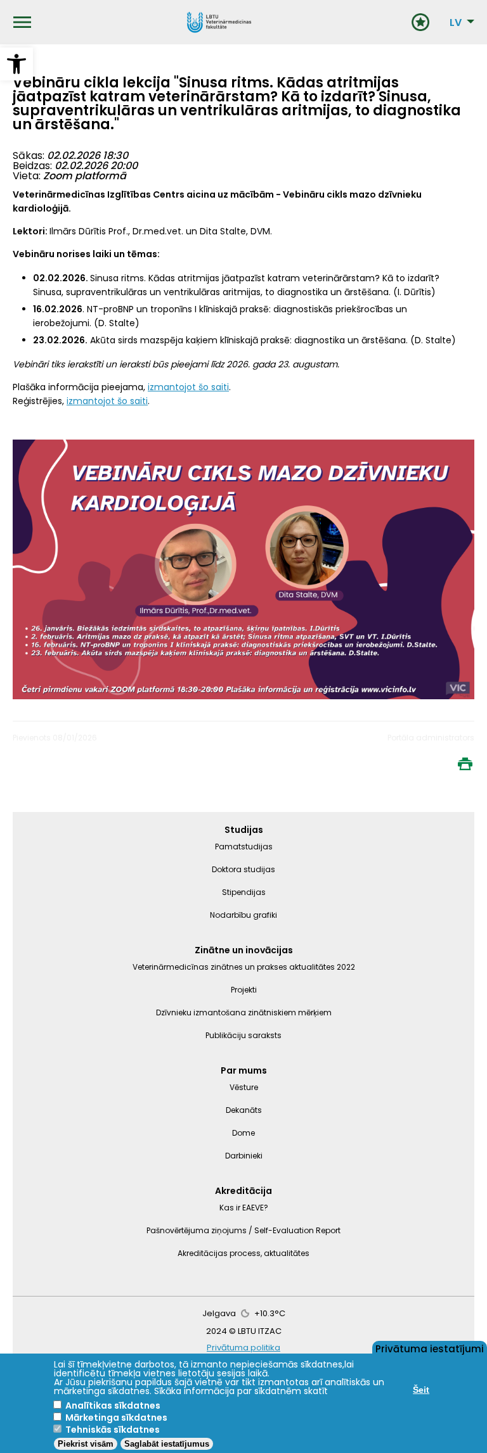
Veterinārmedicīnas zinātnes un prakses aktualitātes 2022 (244, 966)
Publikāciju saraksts (243, 1035)
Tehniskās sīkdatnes (112, 1429)
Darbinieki (244, 1155)
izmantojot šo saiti (188, 387)
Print (464, 763)
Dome (243, 1132)
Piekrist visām (86, 1444)
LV (456, 23)
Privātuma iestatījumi (429, 1348)
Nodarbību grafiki (243, 915)
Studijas (243, 829)
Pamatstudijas (244, 846)
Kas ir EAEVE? (243, 1207)
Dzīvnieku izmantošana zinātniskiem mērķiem (244, 1012)
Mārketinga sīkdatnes (116, 1417)
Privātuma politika (243, 1348)
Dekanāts (244, 1110)
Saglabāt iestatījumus (166, 1444)
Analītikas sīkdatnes (112, 1405)
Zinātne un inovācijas (244, 950)
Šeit (421, 1390)
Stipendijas (244, 892)
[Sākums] (219, 22)
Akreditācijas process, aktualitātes (243, 1253)
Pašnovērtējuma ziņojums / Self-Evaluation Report (243, 1230)
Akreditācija (243, 1190)
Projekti (244, 989)
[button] (16, 64)
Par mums (244, 1070)
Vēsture (244, 1087)
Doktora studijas (243, 869)
